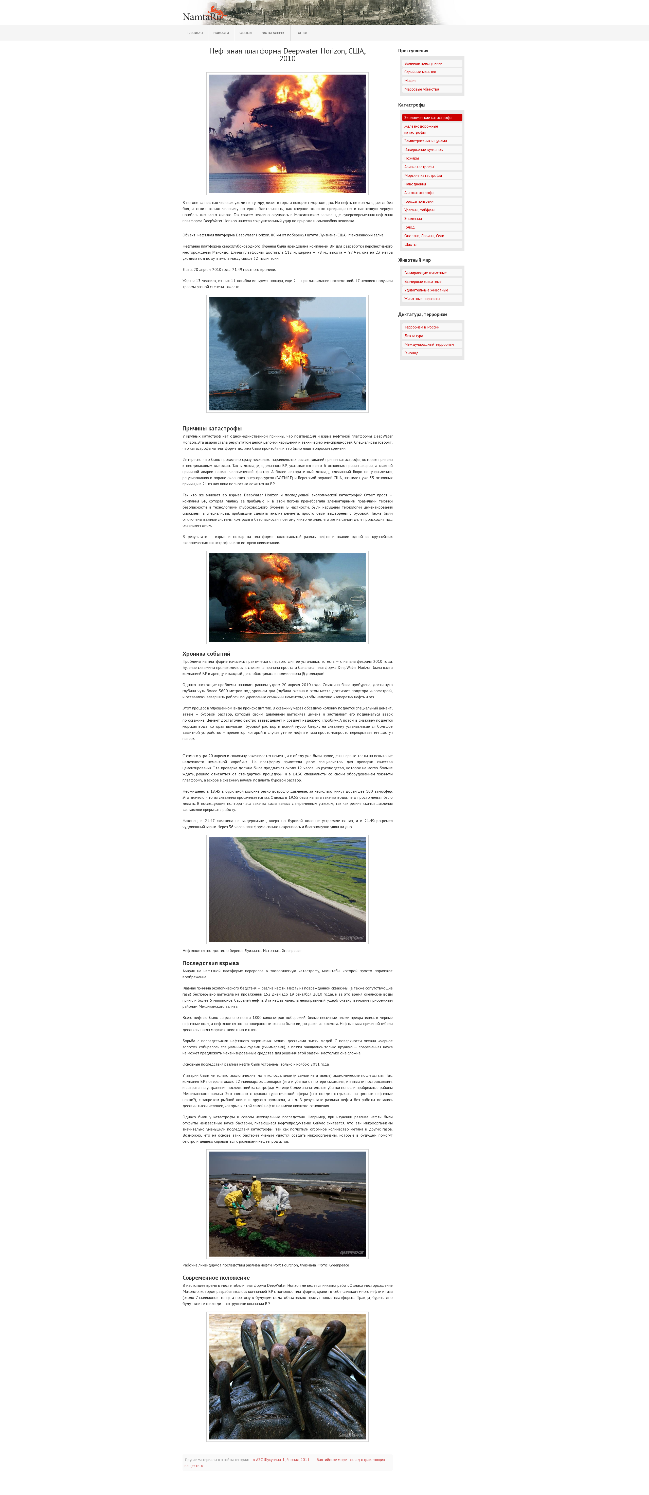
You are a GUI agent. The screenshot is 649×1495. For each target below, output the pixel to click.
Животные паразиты (422, 298)
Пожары (411, 158)
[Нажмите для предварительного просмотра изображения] (288, 133)
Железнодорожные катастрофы (421, 129)
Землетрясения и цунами (425, 140)
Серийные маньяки (420, 71)
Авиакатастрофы (419, 166)
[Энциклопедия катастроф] (205, 20)
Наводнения (415, 183)
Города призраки (419, 201)
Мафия (410, 80)
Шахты (410, 244)
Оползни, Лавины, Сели (424, 235)
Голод (409, 227)
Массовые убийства (421, 89)
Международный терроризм (429, 344)
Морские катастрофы (423, 175)
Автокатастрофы (419, 192)
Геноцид (411, 352)
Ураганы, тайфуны (419, 209)
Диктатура (413, 335)
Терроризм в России (421, 326)
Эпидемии (413, 218)
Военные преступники (423, 63)
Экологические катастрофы (428, 117)
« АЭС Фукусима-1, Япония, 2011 (281, 1459)
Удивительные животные (426, 289)
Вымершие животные (423, 281)
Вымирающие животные (425, 272)
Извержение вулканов (423, 149)
